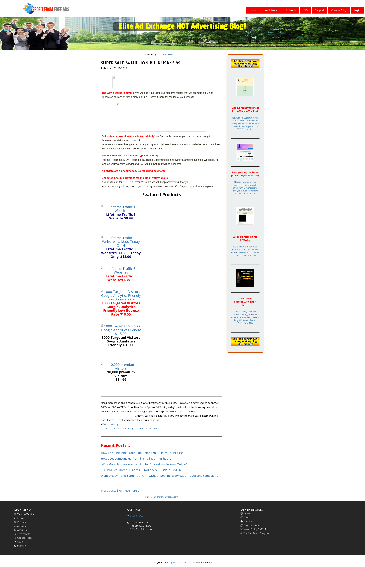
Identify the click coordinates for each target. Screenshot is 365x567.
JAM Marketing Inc (181, 562)
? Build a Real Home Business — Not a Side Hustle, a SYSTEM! (141, 470)
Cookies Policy (24, 537)
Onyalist (248, 513)
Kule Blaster (250, 521)
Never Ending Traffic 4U (255, 529)
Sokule (247, 517)
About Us (22, 530)
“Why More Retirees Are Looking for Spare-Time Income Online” (144, 464)
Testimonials (23, 534)
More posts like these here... (120, 490)
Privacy (20, 518)
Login (20, 541)
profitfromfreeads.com (167, 54)
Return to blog (110, 424)
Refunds (21, 522)
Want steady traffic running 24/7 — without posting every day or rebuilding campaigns (159, 476)
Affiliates (21, 526)
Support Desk (137, 515)
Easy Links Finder (252, 525)
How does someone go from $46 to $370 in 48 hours (136, 458)
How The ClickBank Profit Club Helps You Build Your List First (142, 453)
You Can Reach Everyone (256, 533)
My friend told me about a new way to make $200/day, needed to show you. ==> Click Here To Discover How (245, 251)
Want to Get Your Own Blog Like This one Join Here (130, 428)
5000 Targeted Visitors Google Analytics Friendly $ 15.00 (121, 341)
